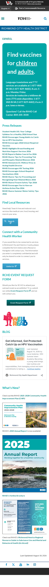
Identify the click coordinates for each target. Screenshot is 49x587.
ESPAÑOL (7, 38)
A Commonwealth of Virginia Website (29, 2)
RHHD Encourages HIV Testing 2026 (18, 168)
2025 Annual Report (18, 431)
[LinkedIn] (28, 565)
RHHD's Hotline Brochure (13, 496)
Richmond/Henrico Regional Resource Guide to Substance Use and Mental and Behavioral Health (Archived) (24, 540)
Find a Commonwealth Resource (32, 8)
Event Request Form (20, 291)
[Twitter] (14, 565)
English (5, 8)
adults (26, 71)
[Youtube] (21, 565)
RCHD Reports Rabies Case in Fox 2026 (19, 154)
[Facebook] (7, 565)
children (26, 63)
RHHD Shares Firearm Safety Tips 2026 (19, 182)
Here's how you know (34, 4)
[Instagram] (35, 565)
